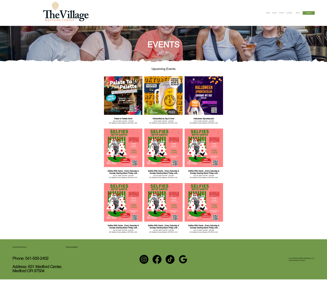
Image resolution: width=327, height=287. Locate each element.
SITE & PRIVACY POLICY (297, 260)
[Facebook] (157, 259)
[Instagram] (143, 259)
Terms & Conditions (72, 247)
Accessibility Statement (20, 247)
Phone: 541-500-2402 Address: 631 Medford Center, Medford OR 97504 (37, 264)
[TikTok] (170, 259)
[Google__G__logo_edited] (183, 259)
